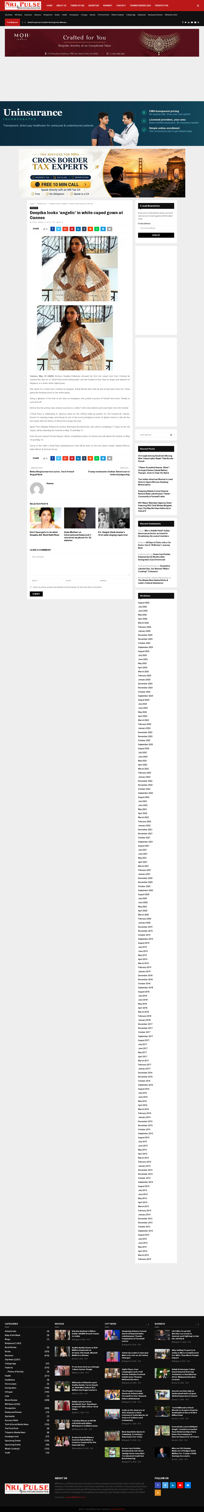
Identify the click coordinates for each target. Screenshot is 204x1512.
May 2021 (142, 858)
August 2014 (143, 1186)
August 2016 (143, 1089)
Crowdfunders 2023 (140, 5)
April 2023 (142, 765)
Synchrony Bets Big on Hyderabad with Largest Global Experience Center (185, 1393)
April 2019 (142, 959)
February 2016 (144, 1113)
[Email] (195, 22)
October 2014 (144, 1178)
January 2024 (144, 728)
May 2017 (142, 1052)
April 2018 (142, 1008)
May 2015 (142, 1150)
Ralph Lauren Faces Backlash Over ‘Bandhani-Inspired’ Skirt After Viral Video (85, 1406)
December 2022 (145, 781)
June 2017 (143, 1048)
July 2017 (142, 1044)
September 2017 (145, 1036)
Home (49, 5)
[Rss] (198, 22)
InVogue (84, 15)
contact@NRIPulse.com (75, 1497)
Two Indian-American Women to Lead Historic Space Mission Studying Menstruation (155, 482)
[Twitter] (186, 22)
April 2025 (142, 667)
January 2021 (144, 874)
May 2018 (142, 1004)
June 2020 (143, 902)
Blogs (7, 1339)
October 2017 (144, 1032)
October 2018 (144, 983)
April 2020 (142, 911)
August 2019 (143, 943)
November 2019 (145, 931)
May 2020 (142, 907)
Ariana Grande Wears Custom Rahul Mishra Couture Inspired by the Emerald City (84, 1441)
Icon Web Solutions (117, 1509)
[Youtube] (192, 22)
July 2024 (142, 704)
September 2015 (145, 1133)
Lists (7, 1396)
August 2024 (143, 700)
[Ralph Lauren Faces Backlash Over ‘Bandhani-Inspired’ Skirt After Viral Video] (62, 1406)
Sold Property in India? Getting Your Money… (48, 22)
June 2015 (143, 1146)
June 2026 (143, 611)
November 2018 (145, 979)
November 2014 (145, 1174)
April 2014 (142, 1202)
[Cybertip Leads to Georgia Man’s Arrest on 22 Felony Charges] (112, 1357)
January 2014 (144, 1214)
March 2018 (143, 1012)
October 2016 (144, 1081)
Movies (92, 15)
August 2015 (143, 1137)
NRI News (18, 15)
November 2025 (145, 639)
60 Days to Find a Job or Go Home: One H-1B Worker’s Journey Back (154, 545)
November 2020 (145, 882)
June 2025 (143, 659)
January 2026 (144, 631)
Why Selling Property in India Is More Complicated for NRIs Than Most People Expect (185, 1354)
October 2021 (144, 838)
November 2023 (145, 736)
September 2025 (145, 647)
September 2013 (145, 1231)
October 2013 (144, 1227)
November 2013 (145, 1223)
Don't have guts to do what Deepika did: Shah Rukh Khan (44, 533)
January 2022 (144, 825)
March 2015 (143, 1158)
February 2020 (144, 919)
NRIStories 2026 (171, 15)
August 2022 (143, 797)
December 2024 (145, 684)
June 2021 (143, 854)
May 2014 (142, 1198)
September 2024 (145, 696)
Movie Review (11, 1400)
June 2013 (143, 1243)
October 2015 (144, 1129)
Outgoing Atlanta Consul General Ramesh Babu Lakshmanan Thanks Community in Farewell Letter (154, 494)
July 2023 (142, 752)
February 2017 (144, 1065)
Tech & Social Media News (17, 1424)
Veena (34, 222)
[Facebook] (182, 22)
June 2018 (143, 1000)
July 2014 (142, 1190)
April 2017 (142, 1056)
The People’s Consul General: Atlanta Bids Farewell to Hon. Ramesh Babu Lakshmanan (134, 1395)
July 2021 (142, 850)
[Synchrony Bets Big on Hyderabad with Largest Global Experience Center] (162, 1395)
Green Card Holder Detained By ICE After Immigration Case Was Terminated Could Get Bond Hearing (133, 1453)
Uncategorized (11, 1436)
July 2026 (142, 607)
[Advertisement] (102, 78)
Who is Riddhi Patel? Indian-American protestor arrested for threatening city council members (154, 533)
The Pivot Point (103, 15)
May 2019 (142, 955)
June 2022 (143, 805)
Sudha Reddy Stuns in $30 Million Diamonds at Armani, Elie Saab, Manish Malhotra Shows (85, 1351)
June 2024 (143, 708)
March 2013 (143, 1255)
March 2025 (143, 671)
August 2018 (143, 992)
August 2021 (143, 846)
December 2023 (145, 732)
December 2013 (145, 1219)
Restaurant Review (155, 15)
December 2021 (145, 829)
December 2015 (145, 1121)
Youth (7, 1453)
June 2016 (143, 1097)
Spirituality (10, 1416)
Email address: (144, 223)
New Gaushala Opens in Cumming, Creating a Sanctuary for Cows (133, 1434)
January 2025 (144, 680)
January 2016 (144, 1117)
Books (57, 15)
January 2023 (144, 777)
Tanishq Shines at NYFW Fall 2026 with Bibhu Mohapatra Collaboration (85, 1423)
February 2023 (144, 773)
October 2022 (144, 789)
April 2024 (142, 716)
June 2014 (143, 1194)
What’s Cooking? (117, 15)
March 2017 (143, 1061)
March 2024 (143, 720)
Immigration (74, 15)
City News (8, 15)
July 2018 (142, 996)
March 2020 (143, 915)
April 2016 (142, 1105)
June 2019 (143, 951)
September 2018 (145, 987)
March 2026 (143, 623)
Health (64, 15)
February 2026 (144, 627)
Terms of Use (77, 5)
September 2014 (145, 1182)
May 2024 (142, 712)
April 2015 (142, 1154)
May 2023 (142, 761)
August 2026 (143, 603)
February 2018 (144, 1016)
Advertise (93, 5)
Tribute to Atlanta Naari (15, 1432)
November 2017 (145, 1028)
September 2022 (145, 793)
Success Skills (11, 1420)
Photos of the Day (15, 1372)
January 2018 (144, 1020)
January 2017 (144, 1069)
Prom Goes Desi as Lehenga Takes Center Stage (85, 1368)
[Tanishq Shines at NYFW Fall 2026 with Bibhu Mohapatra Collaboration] (62, 1425)
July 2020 (142, 898)
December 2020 (145, 878)
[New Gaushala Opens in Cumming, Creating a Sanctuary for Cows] (112, 1436)
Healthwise (10, 1380)
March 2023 (143, 769)
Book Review (10, 1347)
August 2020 (143, 894)
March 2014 (143, 1206)
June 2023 (143, 757)
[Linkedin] (189, 22)
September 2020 (145, 890)
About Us (61, 5)
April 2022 (142, 813)
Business (28, 15)
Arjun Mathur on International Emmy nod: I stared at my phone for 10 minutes (77, 536)
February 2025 (144, 675)
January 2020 (144, 923)
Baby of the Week (12, 1335)
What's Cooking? (12, 1449)
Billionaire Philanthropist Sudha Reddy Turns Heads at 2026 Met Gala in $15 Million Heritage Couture (85, 1386)
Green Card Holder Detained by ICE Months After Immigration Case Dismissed (154, 557)
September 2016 (145, 1085)
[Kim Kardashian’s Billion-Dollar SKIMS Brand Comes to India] (62, 1335)
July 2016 (142, 1093)
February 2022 (144, 821)
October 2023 (144, 740)
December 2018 (145, 975)
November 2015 (145, 1125)
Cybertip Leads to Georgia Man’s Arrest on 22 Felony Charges (135, 1355)
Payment (107, 5)
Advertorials (10, 1331)
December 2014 (145, 1170)
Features (37, 15)
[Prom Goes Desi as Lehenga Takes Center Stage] (62, 1371)
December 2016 (145, 1073)
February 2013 (144, 1259)
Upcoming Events (13, 1441)
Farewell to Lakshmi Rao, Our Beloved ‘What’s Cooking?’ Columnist (154, 568)
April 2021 (142, 862)
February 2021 (144, 870)
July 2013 (142, 1239)
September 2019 (145, 939)
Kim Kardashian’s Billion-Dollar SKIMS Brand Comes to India (85, 1333)
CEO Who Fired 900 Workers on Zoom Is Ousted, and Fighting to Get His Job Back (185, 1335)
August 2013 (143, 1235)
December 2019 (145, 927)
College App (130, 15)
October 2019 (144, 935)
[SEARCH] (171, 435)
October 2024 (144, 692)
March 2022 (143, 817)
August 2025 (143, 651)
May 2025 (142, 663)
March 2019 (143, 963)
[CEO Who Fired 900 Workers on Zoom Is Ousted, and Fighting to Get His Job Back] (162, 1335)
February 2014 (144, 1210)
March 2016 (143, 1109)
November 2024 (145, 688)
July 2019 (142, 947)
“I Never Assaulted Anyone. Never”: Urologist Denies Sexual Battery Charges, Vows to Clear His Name (154, 470)
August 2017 (143, 1040)
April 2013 (142, 1251)
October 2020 (144, 886)
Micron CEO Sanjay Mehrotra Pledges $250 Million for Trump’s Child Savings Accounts (184, 1452)
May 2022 (142, 809)
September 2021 (145, 842)
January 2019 (144, 971)
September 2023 (145, 744)
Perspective (161, 5)
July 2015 (142, 1141)
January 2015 (144, 1166)
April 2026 (142, 619)
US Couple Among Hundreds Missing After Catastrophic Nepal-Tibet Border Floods (155, 458)
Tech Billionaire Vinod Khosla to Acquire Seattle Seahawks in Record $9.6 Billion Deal (185, 1411)
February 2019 (144, 967)
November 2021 (145, 834)
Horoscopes (10, 1384)
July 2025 (142, 655)
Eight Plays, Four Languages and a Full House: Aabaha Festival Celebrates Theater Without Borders (133, 1374)
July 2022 (142, 801)
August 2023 (143, 748)
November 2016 (145, 1077)
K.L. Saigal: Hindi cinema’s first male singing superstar (113, 533)
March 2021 (143, 866)
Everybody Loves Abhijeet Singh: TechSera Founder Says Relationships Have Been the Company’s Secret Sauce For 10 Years (185, 1432)
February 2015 (144, 1162)
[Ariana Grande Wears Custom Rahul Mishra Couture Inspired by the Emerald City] (62, 1441)
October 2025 (144, 643)
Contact (121, 5)
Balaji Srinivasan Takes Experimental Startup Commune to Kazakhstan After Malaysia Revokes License (184, 1374)
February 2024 (144, 724)
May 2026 (142, 615)
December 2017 (145, 1024)
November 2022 (145, 785)
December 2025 (145, 635)
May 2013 (142, 1247)
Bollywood (142, 15)
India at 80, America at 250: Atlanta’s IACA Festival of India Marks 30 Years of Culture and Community (135, 1415)
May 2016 (142, 1101)
